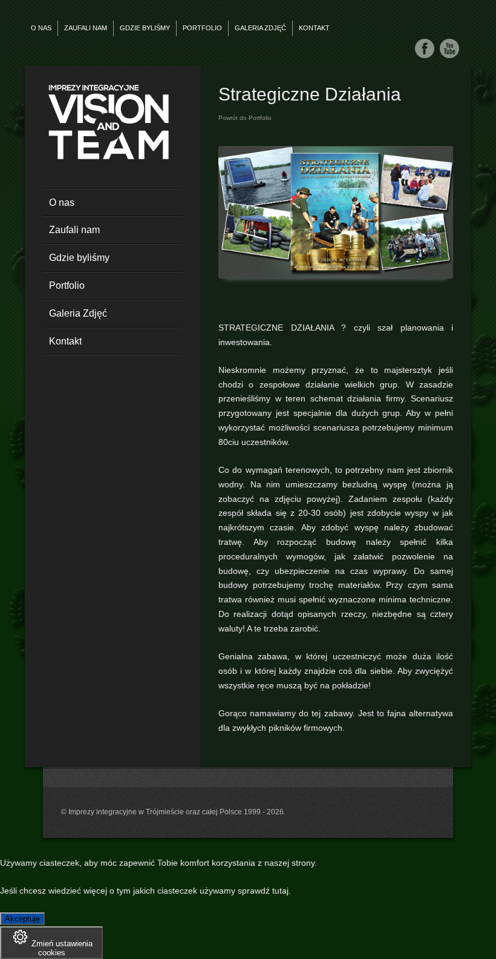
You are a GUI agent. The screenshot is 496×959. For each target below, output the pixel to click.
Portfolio (202, 27)
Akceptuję (22, 918)
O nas (41, 27)
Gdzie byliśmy (145, 27)
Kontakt (314, 27)
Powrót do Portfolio (245, 117)
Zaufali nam (85, 27)
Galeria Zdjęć (260, 27)
